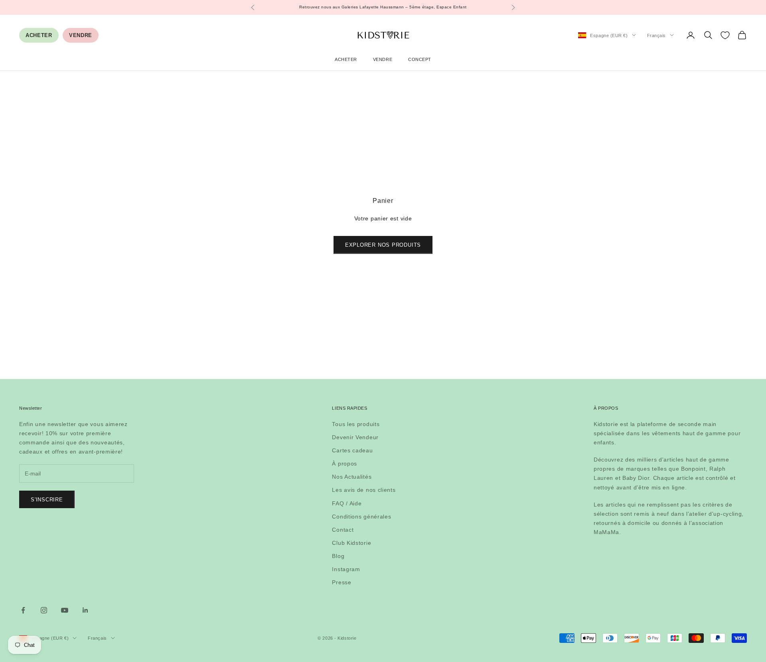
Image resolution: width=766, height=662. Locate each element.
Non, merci (383, 448)
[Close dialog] (463, 204)
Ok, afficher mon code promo (383, 422)
